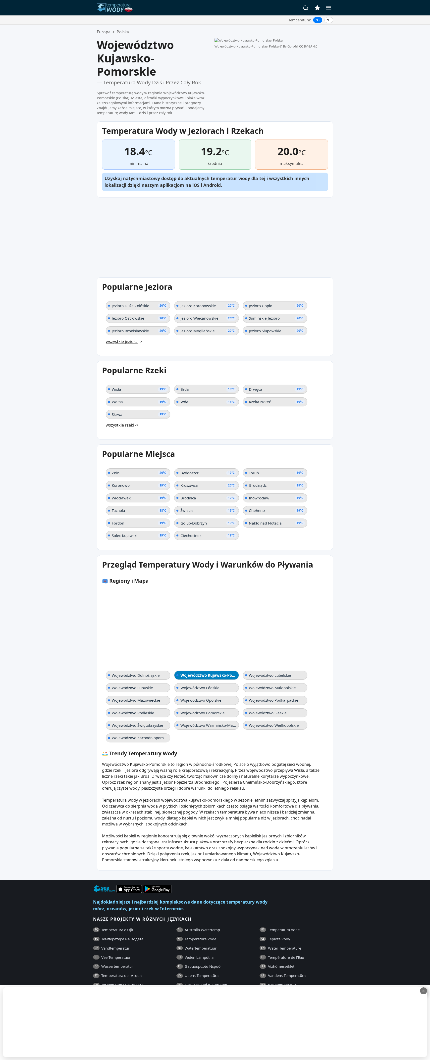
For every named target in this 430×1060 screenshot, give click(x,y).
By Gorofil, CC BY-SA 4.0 (300, 46)
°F (328, 20)
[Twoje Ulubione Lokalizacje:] (317, 7)
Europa (103, 32)
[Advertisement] (152, 1022)
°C (318, 20)
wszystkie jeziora (122, 341)
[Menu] (328, 7)
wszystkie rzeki (120, 425)
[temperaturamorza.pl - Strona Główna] (116, 7)
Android (212, 185)
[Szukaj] (306, 7)
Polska (123, 32)
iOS (196, 185)
